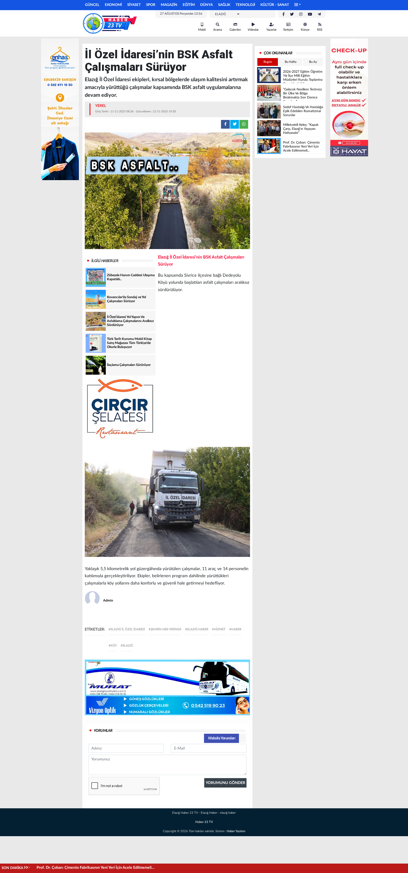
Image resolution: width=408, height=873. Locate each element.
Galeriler (235, 29)
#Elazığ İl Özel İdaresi (127, 629)
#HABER (235, 629)
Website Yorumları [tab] (221, 738)
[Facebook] (283, 14)
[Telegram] (319, 14)
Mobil (202, 29)
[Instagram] (301, 14)
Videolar (253, 29)
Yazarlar (271, 29)
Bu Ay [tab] (313, 62)
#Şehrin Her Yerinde (165, 629)
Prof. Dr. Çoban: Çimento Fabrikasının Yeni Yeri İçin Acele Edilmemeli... (95, 867)
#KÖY (113, 645)
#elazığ (127, 645)
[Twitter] (292, 14)
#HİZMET (218, 629)
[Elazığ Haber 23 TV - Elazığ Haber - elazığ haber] (109, 23)
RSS (319, 29)
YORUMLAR (103, 731)
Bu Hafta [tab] (290, 62)
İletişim (288, 29)
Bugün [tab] (268, 62)
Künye (305, 29)
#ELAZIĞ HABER (196, 629)
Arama (217, 29)
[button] (298, 5)
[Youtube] (310, 14)
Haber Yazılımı (236, 831)
